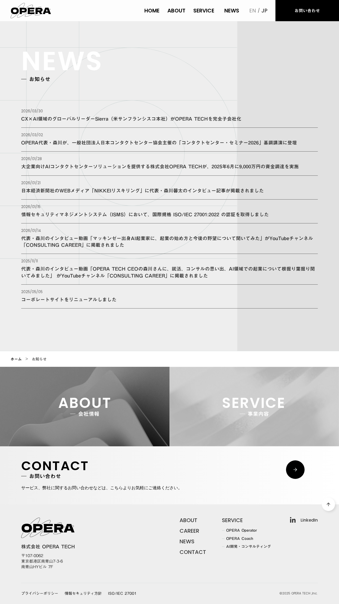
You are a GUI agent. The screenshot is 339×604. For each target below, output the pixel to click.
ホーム (16, 359)
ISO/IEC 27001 (122, 593)
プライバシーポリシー (39, 593)
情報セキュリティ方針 (83, 593)
